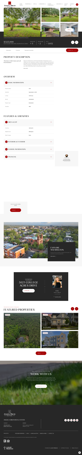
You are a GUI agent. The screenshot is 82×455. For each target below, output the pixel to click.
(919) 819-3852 (67, 159)
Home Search (21, 4)
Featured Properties (19, 433)
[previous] (72, 308)
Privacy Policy (75, 448)
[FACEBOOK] (65, 420)
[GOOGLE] (74, 420)
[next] (76, 308)
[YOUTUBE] (77, 420)
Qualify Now (66, 4)
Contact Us (72, 4)
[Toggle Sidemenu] (77, 4)
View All (69, 29)
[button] (72, 50)
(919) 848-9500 (44, 393)
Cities (27, 433)
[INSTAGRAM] (68, 420)
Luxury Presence (54, 448)
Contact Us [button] (51, 433)
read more (53, 256)
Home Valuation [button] (34, 433)
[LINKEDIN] (71, 420)
